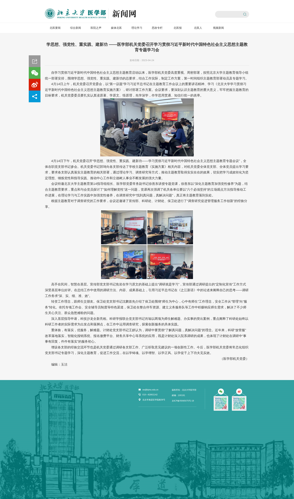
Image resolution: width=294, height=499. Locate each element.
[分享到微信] (34, 73)
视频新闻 (218, 27)
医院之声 (96, 27)
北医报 (178, 27)
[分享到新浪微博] (34, 85)
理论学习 (136, 27)
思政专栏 (157, 27)
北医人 (198, 27)
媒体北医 (116, 27)
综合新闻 (75, 27)
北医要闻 (55, 27)
